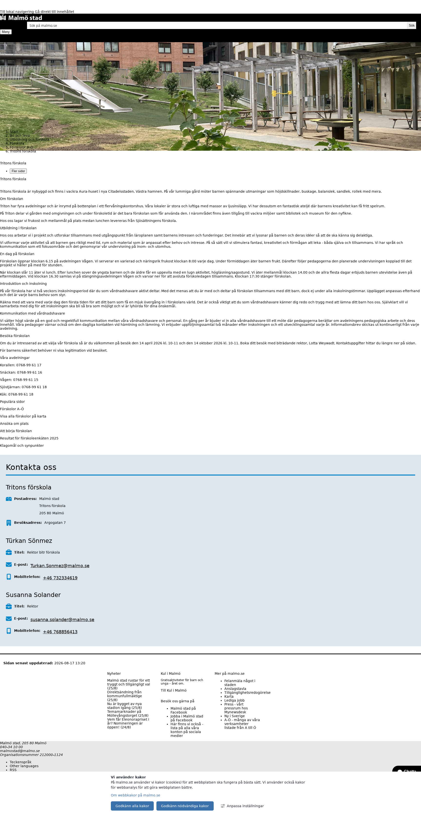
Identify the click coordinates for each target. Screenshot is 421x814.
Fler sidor (18, 171)
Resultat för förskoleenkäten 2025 (29, 438)
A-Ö (242, 724)
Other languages (24, 766)
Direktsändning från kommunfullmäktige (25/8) (124, 696)
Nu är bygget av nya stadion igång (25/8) (124, 706)
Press (236, 708)
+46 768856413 (60, 631)
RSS (13, 770)
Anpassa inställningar (245, 806)
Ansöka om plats (14, 424)
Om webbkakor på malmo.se (135, 795)
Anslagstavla (235, 689)
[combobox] (217, 25)
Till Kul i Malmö (174, 690)
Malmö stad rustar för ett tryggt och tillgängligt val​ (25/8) (128, 684)
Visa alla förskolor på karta (23, 416)
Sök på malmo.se (8, 25)
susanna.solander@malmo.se (62, 619)
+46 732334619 (60, 577)
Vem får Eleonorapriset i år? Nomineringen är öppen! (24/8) (128, 723)
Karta (229, 696)
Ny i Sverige (234, 716)
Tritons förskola (13, 163)
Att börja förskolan (16, 431)
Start (14, 132)
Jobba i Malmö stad (187, 718)
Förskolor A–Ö (12, 409)
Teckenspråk (20, 762)
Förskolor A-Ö (21, 147)
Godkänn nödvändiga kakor (185, 806)
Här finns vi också (187, 730)
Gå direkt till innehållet (54, 12)
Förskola (17, 143)
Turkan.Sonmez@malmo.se (59, 565)
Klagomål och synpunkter (22, 445)
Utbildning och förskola (29, 139)
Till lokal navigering (17, 12)
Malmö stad (183, 710)
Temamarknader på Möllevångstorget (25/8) (127, 713)
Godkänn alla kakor (132, 806)
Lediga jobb (234, 700)
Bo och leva (20, 136)
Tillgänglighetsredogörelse (247, 693)
